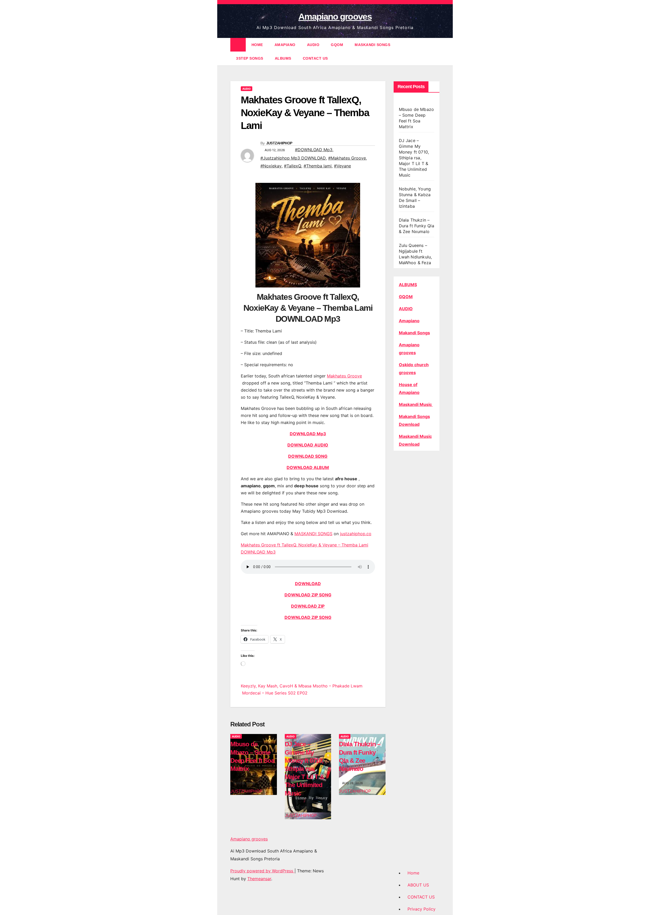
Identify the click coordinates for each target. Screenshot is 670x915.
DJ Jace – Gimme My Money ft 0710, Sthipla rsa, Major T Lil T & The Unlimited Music (304, 769)
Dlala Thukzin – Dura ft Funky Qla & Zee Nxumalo (416, 225)
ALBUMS (283, 58)
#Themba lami (318, 165)
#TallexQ (292, 165)
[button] (436, 51)
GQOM (337, 45)
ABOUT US (418, 885)
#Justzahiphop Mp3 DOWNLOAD (293, 158)
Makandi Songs (414, 332)
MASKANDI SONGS (372, 45)
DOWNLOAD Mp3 (308, 433)
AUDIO (313, 45)
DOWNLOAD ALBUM (308, 467)
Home (413, 873)
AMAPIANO (285, 45)
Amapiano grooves (335, 16)
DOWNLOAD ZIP (308, 606)
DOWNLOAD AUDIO (307, 445)
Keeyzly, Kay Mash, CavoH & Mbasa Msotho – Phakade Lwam (301, 685)
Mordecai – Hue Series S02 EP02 (274, 693)
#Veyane (342, 165)
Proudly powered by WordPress (262, 870)
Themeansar (259, 878)
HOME (257, 45)
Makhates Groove (344, 376)
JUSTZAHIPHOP (279, 143)
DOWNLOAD (308, 583)
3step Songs (249, 58)
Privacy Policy (421, 909)
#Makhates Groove (347, 158)
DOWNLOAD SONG (307, 456)
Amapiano (409, 320)
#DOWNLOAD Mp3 (313, 149)
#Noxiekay (271, 165)
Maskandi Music (416, 404)
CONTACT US (315, 58)
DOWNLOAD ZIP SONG (307, 594)
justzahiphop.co (355, 533)
